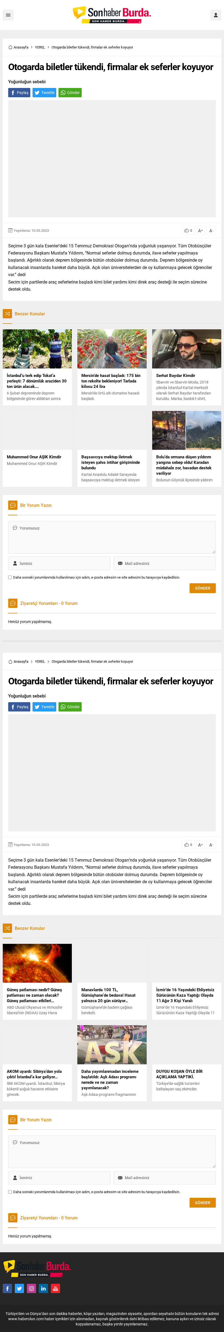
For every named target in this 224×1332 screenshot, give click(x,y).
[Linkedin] (43, 1288)
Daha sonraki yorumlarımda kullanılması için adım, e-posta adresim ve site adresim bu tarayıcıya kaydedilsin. (96, 577)
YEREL (40, 47)
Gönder (73, 92)
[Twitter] (19, 1288)
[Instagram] (31, 1288)
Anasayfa (21, 47)
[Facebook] (7, 1288)
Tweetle (47, 92)
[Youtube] (55, 1288)
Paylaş (22, 92)
